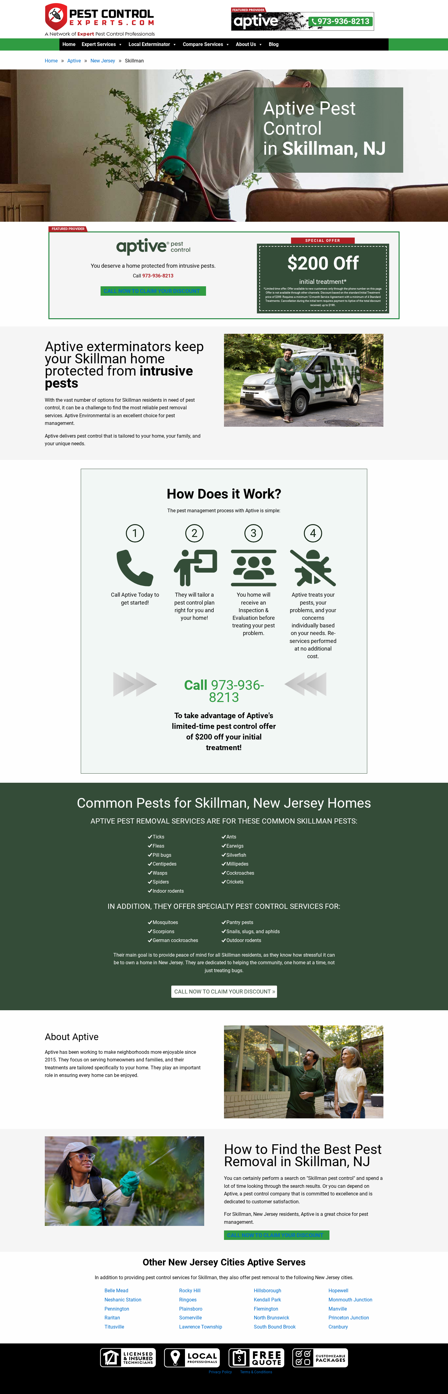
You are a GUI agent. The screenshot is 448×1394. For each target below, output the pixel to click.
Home (69, 44)
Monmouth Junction (350, 1300)
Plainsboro (190, 1309)
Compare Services (203, 44)
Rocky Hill (190, 1290)
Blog (274, 44)
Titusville (114, 1327)
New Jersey (103, 61)
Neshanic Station (123, 1300)
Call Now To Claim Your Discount (152, 291)
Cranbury (338, 1327)
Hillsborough (267, 1290)
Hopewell (338, 1290)
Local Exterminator (149, 44)
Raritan (112, 1318)
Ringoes (188, 1300)
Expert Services (99, 44)
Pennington (117, 1309)
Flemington (266, 1309)
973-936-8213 (236, 691)
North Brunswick (271, 1318)
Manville (338, 1309)
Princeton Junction (349, 1318)
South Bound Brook (275, 1327)
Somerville (190, 1318)
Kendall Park (267, 1300)
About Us (246, 44)
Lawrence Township (200, 1327)
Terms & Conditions (256, 1372)
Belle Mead (116, 1290)
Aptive (74, 61)
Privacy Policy (220, 1372)
